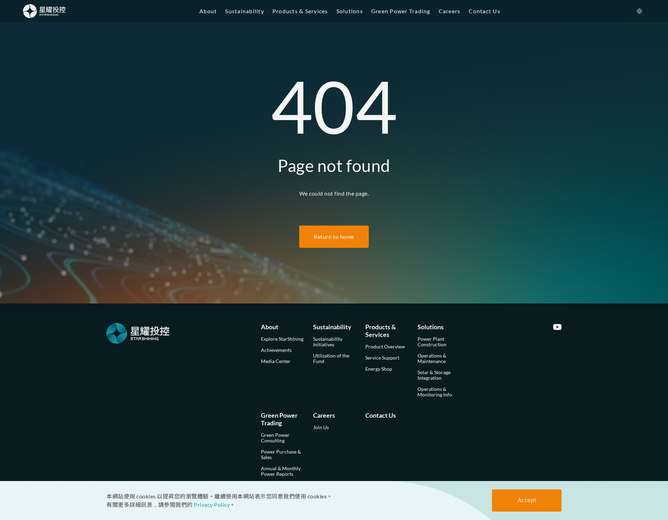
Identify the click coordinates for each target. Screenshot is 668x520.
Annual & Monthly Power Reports (281, 471)
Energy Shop (378, 369)
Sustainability (244, 11)
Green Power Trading (400, 11)
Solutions (349, 11)
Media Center (276, 361)
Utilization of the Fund (331, 358)
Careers (450, 11)
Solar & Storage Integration (434, 375)
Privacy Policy (212, 504)
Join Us (321, 427)
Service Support (382, 358)
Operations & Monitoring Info (435, 391)
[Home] (44, 11)
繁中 (629, 41)
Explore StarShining (282, 339)
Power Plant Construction (432, 341)
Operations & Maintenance (432, 358)
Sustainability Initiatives (327, 341)
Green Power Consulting (275, 437)
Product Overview (385, 346)
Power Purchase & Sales (281, 454)
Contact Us (484, 11)
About (208, 11)
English (632, 27)
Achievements (276, 350)
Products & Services (300, 11)
